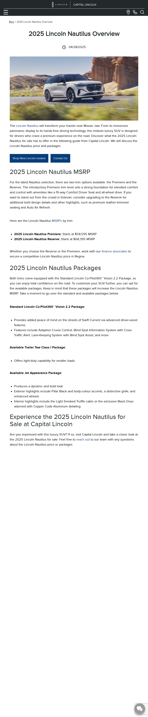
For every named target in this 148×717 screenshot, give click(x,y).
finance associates (114, 251)
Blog (11, 21)
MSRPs (57, 221)
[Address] (128, 12)
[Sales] (135, 12)
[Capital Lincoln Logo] (74, 4)
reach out (83, 439)
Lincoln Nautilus (27, 126)
